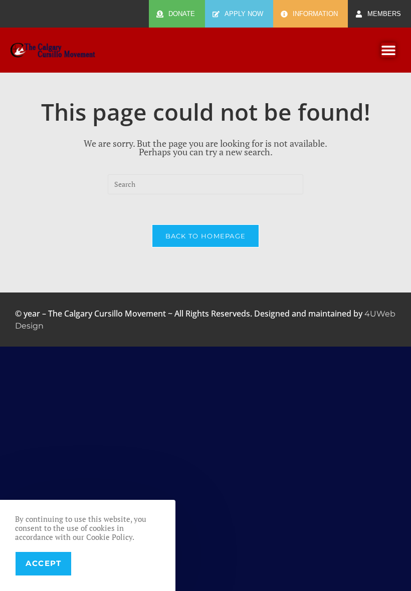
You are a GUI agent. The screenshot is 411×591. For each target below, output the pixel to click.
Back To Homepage (205, 236)
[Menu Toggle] (388, 50)
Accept (43, 563)
